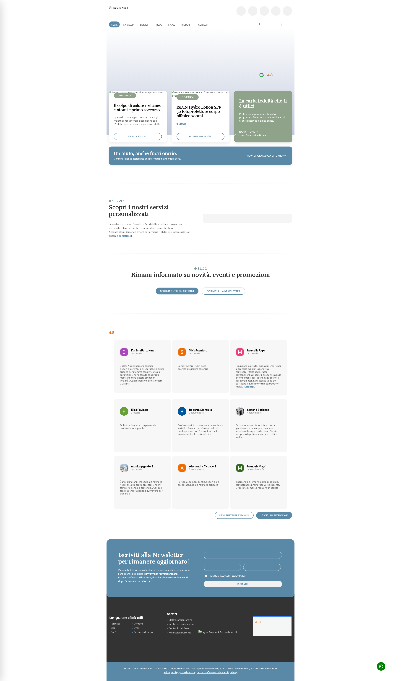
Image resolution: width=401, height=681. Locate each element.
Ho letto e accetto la (227, 575)
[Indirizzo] (276, 11)
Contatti (138, 623)
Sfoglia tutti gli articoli (177, 291)
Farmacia (115, 623)
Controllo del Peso (179, 628)
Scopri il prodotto (200, 136)
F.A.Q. (113, 632)
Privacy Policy (238, 575)
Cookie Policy (187, 672)
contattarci (125, 235)
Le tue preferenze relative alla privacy (217, 672)
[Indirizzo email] (264, 11)
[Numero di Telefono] (241, 11)
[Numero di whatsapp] (252, 11)
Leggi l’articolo (137, 136)
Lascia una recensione (274, 515)
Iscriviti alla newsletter (223, 291)
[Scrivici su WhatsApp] (381, 666)
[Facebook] (287, 11)
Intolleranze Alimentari (181, 624)
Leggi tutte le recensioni (234, 515)
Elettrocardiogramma (180, 619)
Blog (112, 627)
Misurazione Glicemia (180, 632)
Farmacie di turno (143, 632)
